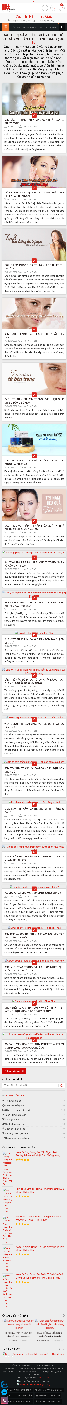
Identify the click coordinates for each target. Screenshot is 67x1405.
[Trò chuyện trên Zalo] (4, 1384)
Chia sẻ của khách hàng (17, 1138)
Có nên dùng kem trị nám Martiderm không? (33, 893)
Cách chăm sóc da (14, 1124)
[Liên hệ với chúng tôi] (4, 1400)
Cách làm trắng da (14, 1105)
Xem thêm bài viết (15, 1071)
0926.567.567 (43, 1378)
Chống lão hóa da (14, 1119)
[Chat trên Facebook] (4, 1392)
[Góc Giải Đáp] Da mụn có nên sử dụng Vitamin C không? (18, 1337)
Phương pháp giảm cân (17, 1133)
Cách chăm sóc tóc (14, 1129)
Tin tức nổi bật (13, 1101)
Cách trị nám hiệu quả (17, 1110)
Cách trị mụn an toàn (15, 1115)
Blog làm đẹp (16, 1095)
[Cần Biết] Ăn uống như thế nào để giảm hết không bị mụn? (49, 1337)
